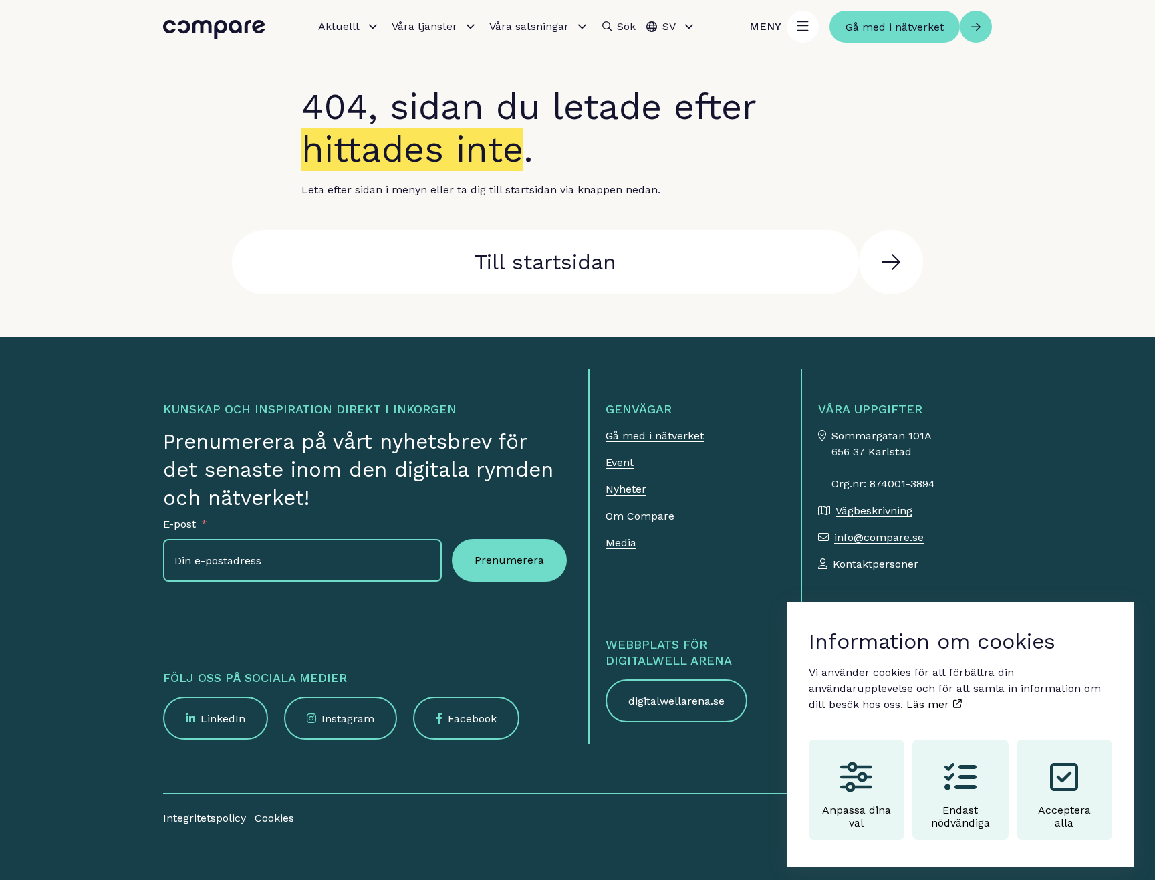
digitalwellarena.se (676, 701)
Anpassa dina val (856, 816)
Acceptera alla (1064, 816)
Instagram (348, 718)
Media (621, 542)
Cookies (274, 818)
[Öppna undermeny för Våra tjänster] (471, 27)
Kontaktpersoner (875, 564)
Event (620, 462)
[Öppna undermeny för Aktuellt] (373, 27)
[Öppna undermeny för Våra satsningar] (582, 27)
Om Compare (640, 516)
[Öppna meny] (803, 27)
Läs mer (929, 704)
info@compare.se (879, 537)
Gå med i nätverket (655, 435)
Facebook (472, 718)
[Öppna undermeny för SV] (689, 27)
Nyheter (626, 489)
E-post (179, 524)
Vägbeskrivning (874, 510)
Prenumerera (509, 560)
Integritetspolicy (204, 818)
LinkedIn (223, 718)
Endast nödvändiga (960, 816)
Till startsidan (545, 262)
